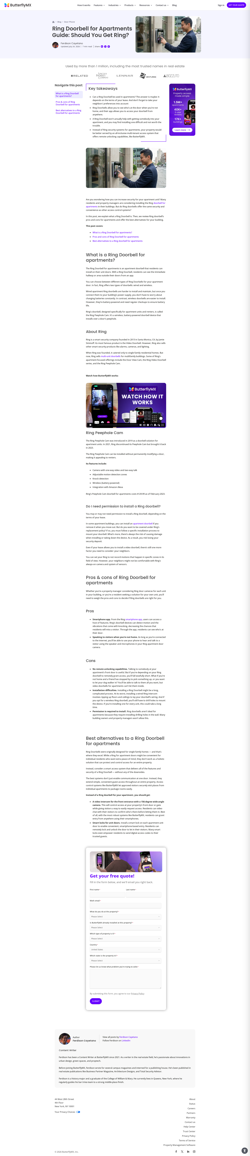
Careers (191, 1108)
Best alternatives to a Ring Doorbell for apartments (68, 111)
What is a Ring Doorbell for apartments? (112, 232)
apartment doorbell (142, 523)
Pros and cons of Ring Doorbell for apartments (116, 236)
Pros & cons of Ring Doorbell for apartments (68, 103)
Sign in (221, 5)
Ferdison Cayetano (72, 43)
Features (98, 5)
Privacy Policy (137, 993)
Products (128, 5)
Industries (113, 5)
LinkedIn (126, 1040)
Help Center (189, 1126)
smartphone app (134, 619)
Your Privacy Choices (65, 1112)
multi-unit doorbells (110, 356)
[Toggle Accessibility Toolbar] (244, 1150)
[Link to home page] (53, 22)
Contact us (161, 5)
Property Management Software (179, 1145)
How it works (83, 5)
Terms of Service (187, 1140)
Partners (191, 1113)
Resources (144, 5)
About (192, 1099)
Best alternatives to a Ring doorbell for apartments (118, 241)
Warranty (190, 1117)
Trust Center (189, 1131)
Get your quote (236, 5)
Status (192, 1103)
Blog (174, 5)
